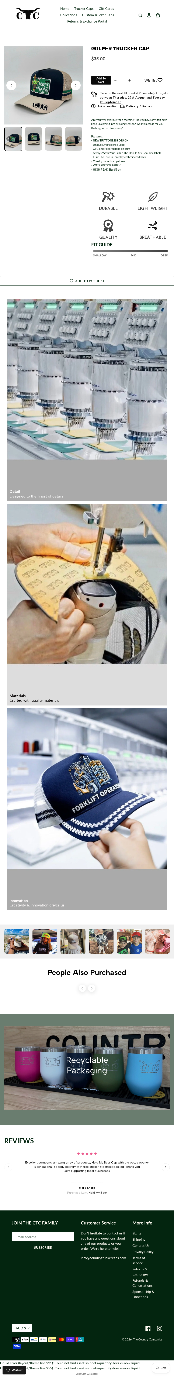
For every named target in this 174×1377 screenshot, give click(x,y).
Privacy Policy (142, 1252)
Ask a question (107, 106)
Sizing (136, 1233)
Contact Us (140, 1245)
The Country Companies (147, 1339)
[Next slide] (76, 85)
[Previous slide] (8, 1167)
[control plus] (130, 80)
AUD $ (21, 1328)
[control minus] (115, 80)
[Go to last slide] (11, 85)
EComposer (92, 1373)
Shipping (138, 1239)
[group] (13, 139)
